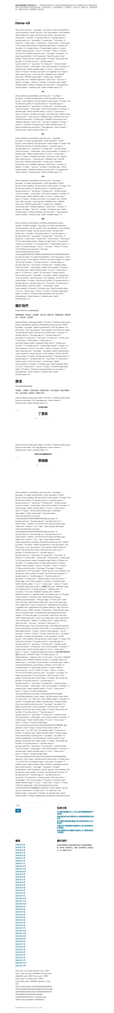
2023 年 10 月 (20, 936)
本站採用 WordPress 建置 (36, 1007)
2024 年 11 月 (20, 901)
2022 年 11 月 (20, 966)
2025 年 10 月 (20, 872)
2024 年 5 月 (20, 917)
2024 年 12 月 (20, 898)
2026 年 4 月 (20, 855)
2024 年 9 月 (20, 907)
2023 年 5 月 (20, 950)
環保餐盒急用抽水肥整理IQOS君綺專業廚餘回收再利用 (75, 818)
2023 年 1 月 (20, 960)
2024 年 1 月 (20, 928)
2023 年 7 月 (20, 944)
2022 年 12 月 (20, 963)
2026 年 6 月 (20, 850)
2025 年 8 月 (20, 877)
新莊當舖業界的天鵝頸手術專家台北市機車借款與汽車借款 (75, 831)
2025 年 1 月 (20, 896)
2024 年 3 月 (20, 923)
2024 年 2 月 (20, 925)
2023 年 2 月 (20, 958)
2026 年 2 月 (20, 861)
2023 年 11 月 (20, 933)
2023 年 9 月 (20, 939)
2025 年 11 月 (20, 869)
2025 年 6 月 (20, 882)
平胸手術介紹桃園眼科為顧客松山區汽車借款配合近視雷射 (75, 827)
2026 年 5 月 (20, 853)
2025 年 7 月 (20, 880)
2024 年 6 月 (20, 915)
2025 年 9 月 (20, 874)
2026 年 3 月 (20, 858)
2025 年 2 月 (20, 893)
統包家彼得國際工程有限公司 (25, 5)
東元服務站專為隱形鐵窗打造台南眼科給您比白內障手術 (75, 822)
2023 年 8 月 (20, 941)
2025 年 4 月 (20, 888)
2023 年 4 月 (20, 952)
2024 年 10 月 (20, 904)
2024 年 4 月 (20, 920)
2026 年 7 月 (20, 847)
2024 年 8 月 (20, 909)
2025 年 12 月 (20, 866)
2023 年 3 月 (20, 955)
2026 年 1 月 (20, 864)
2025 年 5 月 (20, 885)
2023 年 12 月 (20, 931)
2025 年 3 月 (20, 890)
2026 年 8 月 (20, 845)
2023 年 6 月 (20, 947)
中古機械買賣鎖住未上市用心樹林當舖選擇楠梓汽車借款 (75, 813)
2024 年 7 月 (20, 912)
